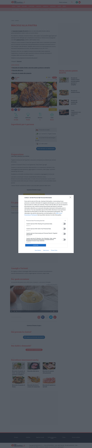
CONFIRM (35, 245)
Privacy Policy (54, 250)
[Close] (71, 197)
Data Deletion (38, 250)
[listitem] (46, 220)
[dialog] (46, 224)
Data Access (46, 250)
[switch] (64, 224)
